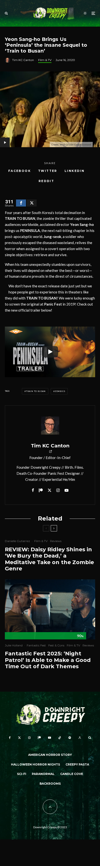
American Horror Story (50, 755)
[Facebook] (9, 738)
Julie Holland (14, 645)
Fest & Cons (56, 645)
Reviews (55, 541)
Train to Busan (36, 391)
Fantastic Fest (36, 645)
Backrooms (50, 783)
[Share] (21, 203)
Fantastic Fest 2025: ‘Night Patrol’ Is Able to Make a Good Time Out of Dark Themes (48, 660)
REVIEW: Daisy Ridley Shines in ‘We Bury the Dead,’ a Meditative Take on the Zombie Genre (49, 559)
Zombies (60, 391)
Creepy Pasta (77, 764)
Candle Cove (71, 774)
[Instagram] (29, 738)
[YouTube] (49, 738)
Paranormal (43, 774)
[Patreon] (39, 738)
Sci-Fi (21, 774)
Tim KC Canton (23, 60)
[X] (19, 738)
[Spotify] (70, 738)
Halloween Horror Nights (35, 764)
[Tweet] (32, 203)
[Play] (50, 352)
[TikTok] (60, 738)
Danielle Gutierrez (17, 541)
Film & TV (44, 60)
